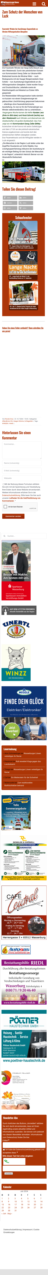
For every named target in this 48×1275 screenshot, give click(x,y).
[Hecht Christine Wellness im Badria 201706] (16, 1092)
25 (22, 1207)
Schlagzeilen (28, 421)
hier (27, 1137)
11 (22, 1201)
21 (41, 1204)
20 (35, 1204)
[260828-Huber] (23, 282)
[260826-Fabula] (23, 252)
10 (16, 1201)
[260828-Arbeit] (23, 222)
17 (16, 1204)
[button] (10, 198)
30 (9, 1211)
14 (41, 1201)
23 (9, 1207)
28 (41, 1207)
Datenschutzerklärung (25, 1149)
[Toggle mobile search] (44, 4)
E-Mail (6, 1140)
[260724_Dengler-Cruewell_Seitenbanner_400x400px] (24, 837)
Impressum (27, 1229)
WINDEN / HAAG (7, 423)
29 (3, 1211)
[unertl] (16, 621)
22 (3, 1207)
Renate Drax (9, 419)
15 (3, 1204)
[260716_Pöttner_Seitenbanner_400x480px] (24, 1011)
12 (28, 1201)
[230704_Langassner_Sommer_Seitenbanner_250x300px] (16, 796)
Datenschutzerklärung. (11, 495)
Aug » (9, 1213)
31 (16, 1211)
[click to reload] (14, 1161)
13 (35, 1201)
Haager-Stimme (18, 421)
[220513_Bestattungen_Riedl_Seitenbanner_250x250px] (24, 961)
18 (22, 1204)
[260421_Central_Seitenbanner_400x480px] (24, 887)
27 (35, 1207)
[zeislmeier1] (16, 946)
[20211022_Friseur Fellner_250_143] (16, 1070)
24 (16, 1207)
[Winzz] (16, 645)
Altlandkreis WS (7, 421)
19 (28, 1204)
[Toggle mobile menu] (35, 4)
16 (9, 1204)
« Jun (4, 1213)
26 (28, 1207)
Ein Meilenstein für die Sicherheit (24, 777)
